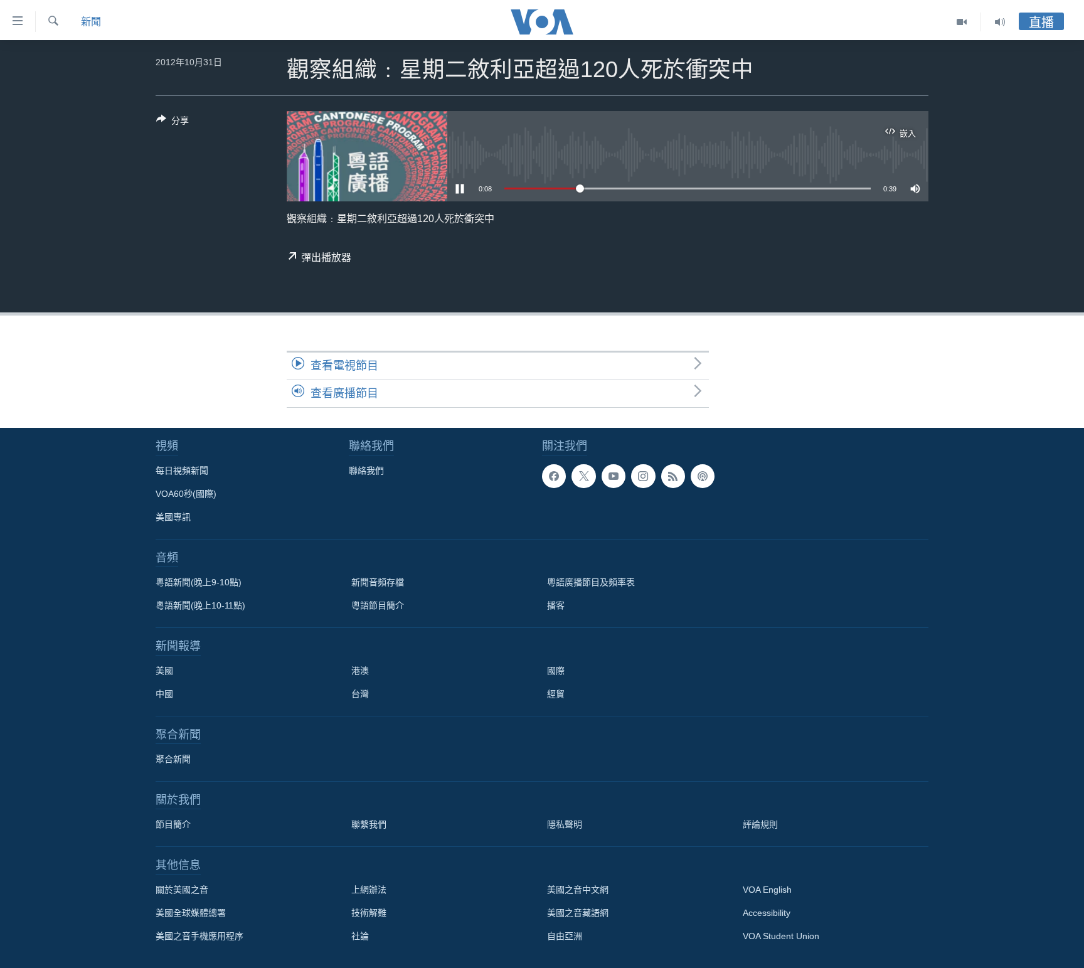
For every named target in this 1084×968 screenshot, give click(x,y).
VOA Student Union (781, 936)
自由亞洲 (564, 936)
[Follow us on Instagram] (643, 476)
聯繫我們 (368, 824)
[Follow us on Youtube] (613, 476)
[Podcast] (703, 476)
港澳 (360, 671)
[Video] (962, 22)
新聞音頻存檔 (377, 582)
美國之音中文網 (577, 890)
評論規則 (760, 824)
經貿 (556, 694)
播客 (556, 605)
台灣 (360, 694)
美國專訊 (173, 517)
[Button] (172, 122)
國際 (556, 671)
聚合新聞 (173, 759)
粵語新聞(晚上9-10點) (199, 582)
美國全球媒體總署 (191, 913)
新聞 (91, 21)
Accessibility (766, 913)
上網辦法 (368, 890)
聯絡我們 (366, 470)
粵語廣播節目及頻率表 (591, 582)
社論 (360, 936)
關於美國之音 (182, 890)
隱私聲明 (564, 824)
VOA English (767, 890)
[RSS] (673, 476)
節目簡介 (173, 824)
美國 (164, 671)
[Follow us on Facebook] (554, 476)
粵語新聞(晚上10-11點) (200, 605)
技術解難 (368, 913)
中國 (164, 694)
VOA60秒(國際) (186, 494)
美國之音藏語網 (577, 913)
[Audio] (1000, 22)
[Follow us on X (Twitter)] (583, 476)
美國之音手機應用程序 (199, 936)
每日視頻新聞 (182, 470)
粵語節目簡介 (377, 605)
